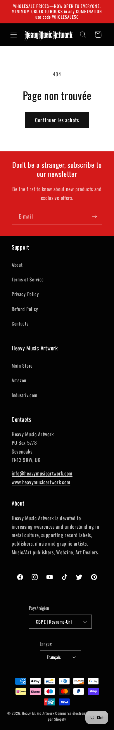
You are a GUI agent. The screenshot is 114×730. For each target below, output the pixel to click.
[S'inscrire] (94, 216)
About (17, 264)
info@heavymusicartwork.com (42, 473)
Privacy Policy (25, 293)
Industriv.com (24, 395)
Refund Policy (25, 308)
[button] (13, 34)
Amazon (19, 380)
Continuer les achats (57, 120)
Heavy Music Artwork (38, 713)
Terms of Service (28, 279)
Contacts (20, 323)
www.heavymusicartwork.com (41, 482)
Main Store (22, 365)
